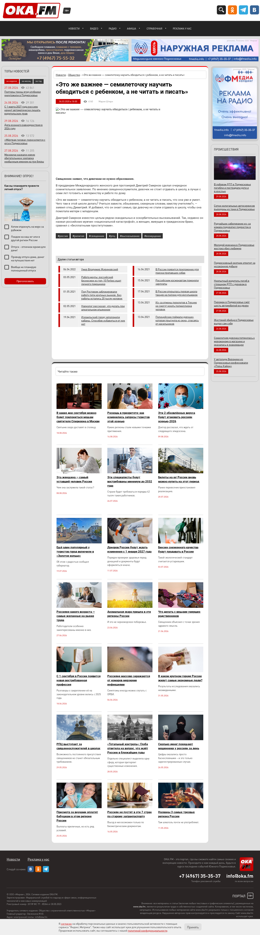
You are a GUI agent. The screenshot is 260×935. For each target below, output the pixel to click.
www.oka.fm (139, 906)
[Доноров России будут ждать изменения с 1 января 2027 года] (129, 542)
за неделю (11, 81)
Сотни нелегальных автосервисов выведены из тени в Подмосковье (234, 207)
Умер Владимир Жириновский (99, 269)
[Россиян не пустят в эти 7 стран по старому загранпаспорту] (129, 807)
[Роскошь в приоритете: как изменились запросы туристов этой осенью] (129, 408)
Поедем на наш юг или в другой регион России (25, 238)
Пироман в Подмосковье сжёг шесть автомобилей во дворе (232, 303)
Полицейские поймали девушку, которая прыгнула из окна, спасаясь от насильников (177, 320)
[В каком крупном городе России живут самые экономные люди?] (180, 671)
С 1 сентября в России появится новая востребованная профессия (78, 680)
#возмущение (152, 236)
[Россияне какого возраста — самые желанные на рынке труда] (79, 606)
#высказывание (130, 236)
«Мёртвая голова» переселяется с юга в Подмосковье (24, 141)
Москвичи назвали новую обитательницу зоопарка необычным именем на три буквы (24, 158)
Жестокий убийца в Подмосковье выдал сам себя (234, 321)
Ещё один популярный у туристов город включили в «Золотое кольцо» (75, 551)
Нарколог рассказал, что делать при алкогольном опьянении (103, 307)
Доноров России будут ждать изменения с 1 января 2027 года (129, 549)
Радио (112, 28)
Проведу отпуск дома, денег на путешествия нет (27, 258)
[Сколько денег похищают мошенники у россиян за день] (180, 739)
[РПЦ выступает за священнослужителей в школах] (79, 739)
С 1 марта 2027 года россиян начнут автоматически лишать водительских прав (22, 110)
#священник (96, 236)
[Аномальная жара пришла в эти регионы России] (129, 606)
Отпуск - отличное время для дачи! (28, 248)
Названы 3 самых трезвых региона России (176, 814)
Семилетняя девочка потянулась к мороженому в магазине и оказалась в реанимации (234, 341)
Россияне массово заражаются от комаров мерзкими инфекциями (128, 680)
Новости (74, 28)
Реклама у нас (182, 28)
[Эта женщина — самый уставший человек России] (79, 472)
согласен (66, 923)
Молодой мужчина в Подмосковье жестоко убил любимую (234, 246)
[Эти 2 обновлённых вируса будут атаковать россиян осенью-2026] (180, 408)
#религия (78, 236)
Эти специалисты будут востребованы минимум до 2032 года (129, 481)
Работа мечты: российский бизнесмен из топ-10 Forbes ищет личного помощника (101, 280)
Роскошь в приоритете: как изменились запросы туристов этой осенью (128, 417)
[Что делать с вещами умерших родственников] (180, 606)
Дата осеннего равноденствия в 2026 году (23, 126)
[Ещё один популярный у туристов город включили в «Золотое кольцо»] (79, 542)
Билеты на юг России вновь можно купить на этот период (178, 479)
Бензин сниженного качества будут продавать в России (178, 549)
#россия (63, 236)
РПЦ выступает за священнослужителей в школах (78, 746)
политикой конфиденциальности (147, 930)
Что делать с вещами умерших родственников (179, 614)
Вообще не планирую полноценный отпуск (23, 268)
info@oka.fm (239, 876)
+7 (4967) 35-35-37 (200, 876)
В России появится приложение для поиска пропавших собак (177, 270)
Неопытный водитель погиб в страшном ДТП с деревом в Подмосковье (231, 284)
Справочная (154, 28)
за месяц (26, 81)
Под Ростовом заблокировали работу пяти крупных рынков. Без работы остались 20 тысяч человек (101, 295)
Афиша (131, 28)
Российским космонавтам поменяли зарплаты (177, 281)
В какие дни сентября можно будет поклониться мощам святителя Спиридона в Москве (78, 417)
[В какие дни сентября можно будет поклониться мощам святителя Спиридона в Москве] (79, 408)
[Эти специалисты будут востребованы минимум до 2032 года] (129, 472)
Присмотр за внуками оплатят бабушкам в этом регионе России (77, 816)
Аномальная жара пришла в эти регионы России (129, 614)
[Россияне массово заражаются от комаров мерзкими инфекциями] (129, 671)
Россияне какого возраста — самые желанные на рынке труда (76, 616)
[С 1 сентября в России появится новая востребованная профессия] (79, 671)
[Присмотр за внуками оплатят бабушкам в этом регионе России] (79, 807)
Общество (74, 74)
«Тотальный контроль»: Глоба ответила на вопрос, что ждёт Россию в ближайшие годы (127, 748)
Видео (94, 28)
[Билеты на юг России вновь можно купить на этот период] (180, 472)
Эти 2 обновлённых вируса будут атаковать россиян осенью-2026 (176, 417)
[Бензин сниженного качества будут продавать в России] (180, 542)
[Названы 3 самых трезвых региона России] (180, 807)
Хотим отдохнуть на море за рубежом (27, 228)
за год (38, 81)
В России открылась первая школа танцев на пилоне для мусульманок (177, 293)
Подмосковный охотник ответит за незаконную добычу (234, 264)
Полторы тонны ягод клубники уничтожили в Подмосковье (22, 93)
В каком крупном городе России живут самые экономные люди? (180, 678)
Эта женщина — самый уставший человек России (74, 479)
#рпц (112, 236)
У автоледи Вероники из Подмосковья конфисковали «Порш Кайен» (231, 362)
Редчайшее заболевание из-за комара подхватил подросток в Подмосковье (232, 227)
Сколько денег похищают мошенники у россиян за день (178, 746)
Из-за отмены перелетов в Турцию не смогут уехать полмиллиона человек (176, 306)
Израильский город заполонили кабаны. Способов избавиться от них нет (103, 320)
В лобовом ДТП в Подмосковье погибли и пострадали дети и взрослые (232, 187)
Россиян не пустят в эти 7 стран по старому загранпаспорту (129, 814)
